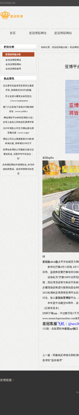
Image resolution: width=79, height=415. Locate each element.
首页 (13, 33)
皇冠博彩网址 (38, 33)
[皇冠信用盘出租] (11, 19)
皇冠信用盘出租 (59, 47)
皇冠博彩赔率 (14, 68)
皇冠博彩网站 (63, 33)
